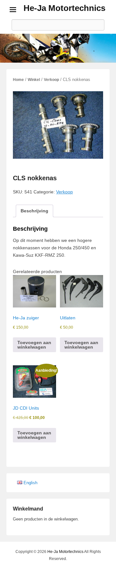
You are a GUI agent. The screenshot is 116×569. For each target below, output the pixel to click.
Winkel (34, 79)
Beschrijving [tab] (34, 210)
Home (18, 79)
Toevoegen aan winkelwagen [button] (34, 345)
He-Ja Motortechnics (64, 8)
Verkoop (51, 79)
